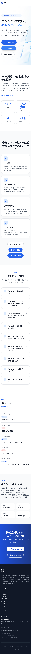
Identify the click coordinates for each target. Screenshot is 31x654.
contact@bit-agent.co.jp (12, 630)
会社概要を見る (6, 95)
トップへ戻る (14, 649)
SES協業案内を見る (15, 255)
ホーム (3, 591)
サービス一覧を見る (15, 244)
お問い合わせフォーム (15, 549)
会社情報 (3, 604)
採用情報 (3, 606)
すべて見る (4, 407)
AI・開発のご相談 (15, 250)
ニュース (3, 608)
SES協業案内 (10, 42)
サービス (3, 596)
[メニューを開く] (28, 3)
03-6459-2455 (16, 555)
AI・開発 (3, 601)
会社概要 (3, 594)
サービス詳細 (8, 48)
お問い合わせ (8, 54)
